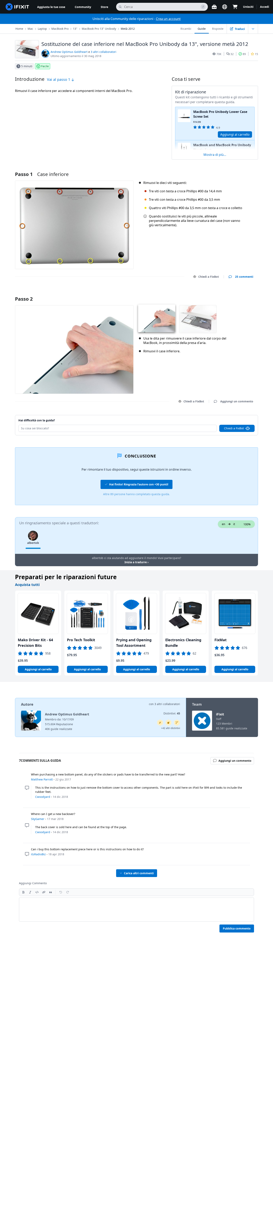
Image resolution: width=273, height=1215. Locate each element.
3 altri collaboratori (103, 52)
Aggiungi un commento (232, 294)
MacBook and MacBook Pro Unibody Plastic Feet (222, 147)
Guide (202, 29)
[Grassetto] (23, 892)
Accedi (264, 7)
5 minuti (26, 66)
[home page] (17, 6)
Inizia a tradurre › (136, 562)
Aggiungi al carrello (235, 134)
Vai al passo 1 (59, 79)
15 (256, 54)
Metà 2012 (128, 29)
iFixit (220, 714)
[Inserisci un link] (44, 892)
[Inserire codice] (37, 892)
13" (75, 29)
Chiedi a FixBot (208, 277)
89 (244, 54)
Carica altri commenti (139, 873)
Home (19, 29)
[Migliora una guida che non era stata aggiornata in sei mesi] (177, 722)
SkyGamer (37, 819)
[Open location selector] (225, 7)
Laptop (42, 29)
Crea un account (168, 19)
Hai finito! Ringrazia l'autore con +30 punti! (138, 484)
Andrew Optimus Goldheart (69, 52)
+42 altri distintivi (170, 728)
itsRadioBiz (38, 854)
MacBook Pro (60, 29)
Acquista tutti (27, 584)
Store (104, 7)
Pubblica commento (237, 928)
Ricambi (185, 29)
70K (218, 54)
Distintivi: (171, 713)
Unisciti (248, 7)
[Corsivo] (30, 892)
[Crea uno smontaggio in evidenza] (168, 722)
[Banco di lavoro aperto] (214, 7)
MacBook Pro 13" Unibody (99, 29)
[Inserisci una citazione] (50, 892)
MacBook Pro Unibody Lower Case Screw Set (220, 114)
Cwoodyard (42, 797)
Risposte (217, 29)
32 (232, 54)
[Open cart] (235, 7)
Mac (30, 29)
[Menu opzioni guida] (253, 29)
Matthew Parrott (42, 779)
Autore (27, 704)
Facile (45, 66)
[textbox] (136, 910)
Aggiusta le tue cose (51, 7)
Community (83, 7)
